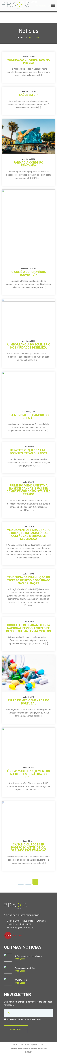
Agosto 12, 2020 (28, 159)
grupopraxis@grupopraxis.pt (20, 927)
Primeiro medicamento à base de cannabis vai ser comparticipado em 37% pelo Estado (28, 490)
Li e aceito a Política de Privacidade (24, 1019)
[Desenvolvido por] (28, 1052)
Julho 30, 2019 (28, 447)
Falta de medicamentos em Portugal (28, 702)
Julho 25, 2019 (28, 482)
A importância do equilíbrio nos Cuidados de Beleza (28, 346)
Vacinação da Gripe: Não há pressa (28, 61)
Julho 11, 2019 (28, 574)
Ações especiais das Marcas (28, 956)
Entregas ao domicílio (25, 968)
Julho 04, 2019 (28, 622)
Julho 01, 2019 (28, 697)
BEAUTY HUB (21, 980)
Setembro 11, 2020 (28, 91)
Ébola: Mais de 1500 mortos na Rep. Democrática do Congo (28, 774)
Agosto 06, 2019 (28, 341)
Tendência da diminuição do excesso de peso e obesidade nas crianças (28, 580)
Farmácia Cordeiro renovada (28, 164)
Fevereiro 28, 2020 (28, 268)
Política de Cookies (39, 1048)
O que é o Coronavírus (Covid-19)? (28, 273)
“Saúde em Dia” (29, 94)
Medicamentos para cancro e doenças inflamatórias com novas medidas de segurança (28, 534)
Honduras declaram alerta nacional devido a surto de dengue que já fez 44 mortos (28, 628)
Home (20, 38)
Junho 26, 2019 (28, 768)
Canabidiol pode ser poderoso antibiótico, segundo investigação (28, 847)
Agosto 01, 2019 (28, 412)
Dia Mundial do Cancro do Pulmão (28, 416)
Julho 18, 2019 (28, 526)
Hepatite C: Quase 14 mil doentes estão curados (28, 451)
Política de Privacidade (20, 1048)
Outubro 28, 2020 (28, 56)
